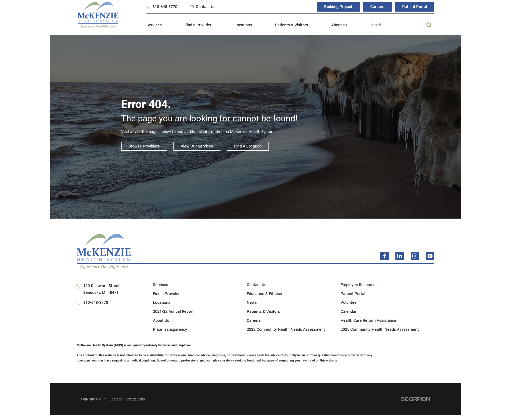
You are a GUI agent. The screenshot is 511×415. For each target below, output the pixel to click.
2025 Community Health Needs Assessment (380, 329)
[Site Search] (430, 25)
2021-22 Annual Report (173, 311)
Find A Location (248, 146)
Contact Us (205, 6)
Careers (377, 6)
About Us (339, 25)
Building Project (338, 6)
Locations (243, 25)
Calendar (349, 311)
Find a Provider (198, 25)
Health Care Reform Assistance (368, 320)
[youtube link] (430, 256)
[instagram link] (415, 256)
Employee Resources (359, 284)
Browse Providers (144, 146)
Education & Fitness (264, 293)
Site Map (116, 399)
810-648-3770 (165, 6)
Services (154, 25)
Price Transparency (170, 329)
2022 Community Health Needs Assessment (286, 329)
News (252, 302)
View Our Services (197, 146)
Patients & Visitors (291, 25)
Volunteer (349, 302)
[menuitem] (154, 27)
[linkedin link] (399, 256)
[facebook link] (384, 256)
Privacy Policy (135, 399)
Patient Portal (414, 6)
